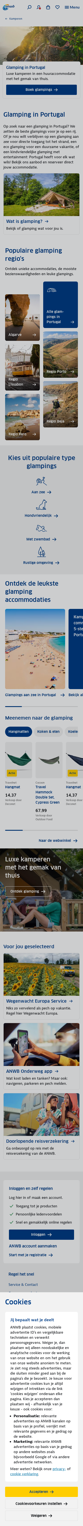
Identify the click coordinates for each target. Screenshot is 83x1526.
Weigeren (39, 1515)
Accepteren (38, 1492)
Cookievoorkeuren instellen (39, 1503)
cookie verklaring (24, 1474)
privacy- (59, 1468)
